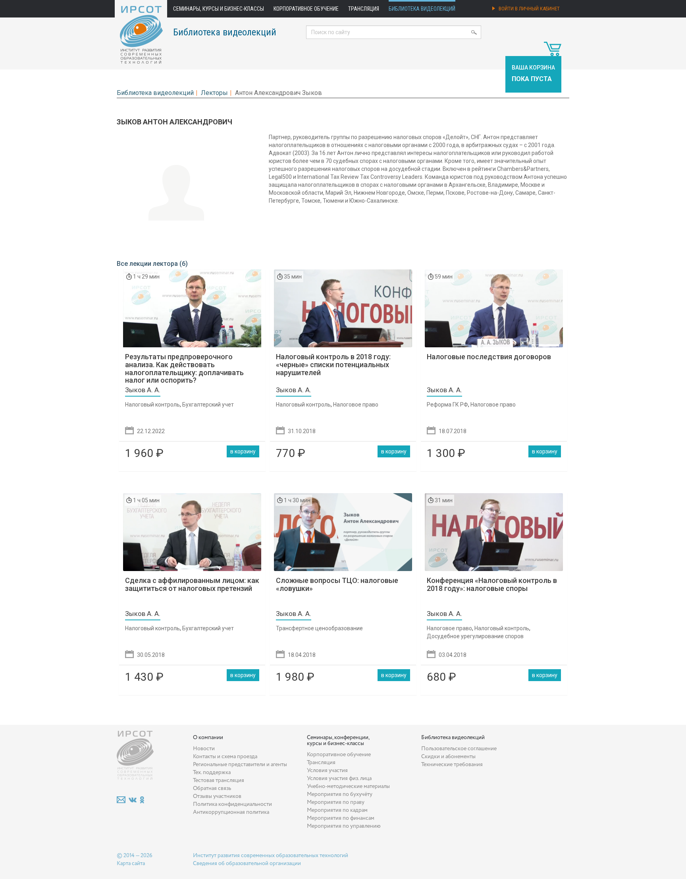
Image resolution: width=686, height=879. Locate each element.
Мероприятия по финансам (340, 818)
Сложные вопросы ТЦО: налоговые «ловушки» (337, 584)
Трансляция (363, 9)
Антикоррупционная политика (231, 812)
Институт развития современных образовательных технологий (270, 856)
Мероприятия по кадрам (337, 810)
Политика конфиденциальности (232, 804)
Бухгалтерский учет (208, 404)
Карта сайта (131, 863)
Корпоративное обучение (306, 9)
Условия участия (327, 770)
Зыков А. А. (142, 390)
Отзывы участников (217, 796)
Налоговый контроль (152, 404)
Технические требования (452, 765)
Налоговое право (355, 404)
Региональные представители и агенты (240, 765)
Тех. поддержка (212, 772)
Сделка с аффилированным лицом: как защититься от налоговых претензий (192, 584)
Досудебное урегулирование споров (475, 636)
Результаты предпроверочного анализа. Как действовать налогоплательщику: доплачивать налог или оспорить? (184, 368)
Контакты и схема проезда (225, 757)
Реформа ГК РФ (447, 404)
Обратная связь (212, 788)
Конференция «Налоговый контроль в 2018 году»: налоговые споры (492, 584)
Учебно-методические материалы (348, 786)
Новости (204, 749)
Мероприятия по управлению (344, 826)
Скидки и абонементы (448, 757)
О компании (208, 738)
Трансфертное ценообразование (319, 628)
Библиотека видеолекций (422, 9)
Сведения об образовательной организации (247, 863)
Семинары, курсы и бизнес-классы (218, 9)
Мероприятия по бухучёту (339, 794)
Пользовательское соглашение (459, 749)
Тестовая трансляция (218, 780)
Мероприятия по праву (335, 802)
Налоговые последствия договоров (489, 356)
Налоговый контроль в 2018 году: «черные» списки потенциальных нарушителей (333, 364)
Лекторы (214, 93)
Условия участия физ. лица (339, 778)
